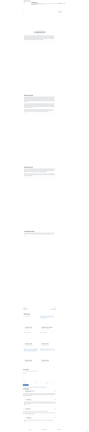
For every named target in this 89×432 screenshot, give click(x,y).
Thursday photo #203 (28, 343)
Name (24, 382)
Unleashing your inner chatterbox (47, 327)
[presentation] (31, 321)
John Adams (27, 408)
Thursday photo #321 (53, 309)
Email (36, 382)
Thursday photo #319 (26, 309)
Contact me (48, 3)
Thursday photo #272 (28, 327)
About (56, 3)
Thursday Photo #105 (28, 360)
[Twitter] (59, 3)
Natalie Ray (27, 328)
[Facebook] (58, 3)
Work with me (53, 3)
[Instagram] (61, 3)
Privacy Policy (59, 429)
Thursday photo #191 (45, 343)
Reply (55, 399)
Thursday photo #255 (45, 360)
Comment (24, 373)
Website (47, 382)
